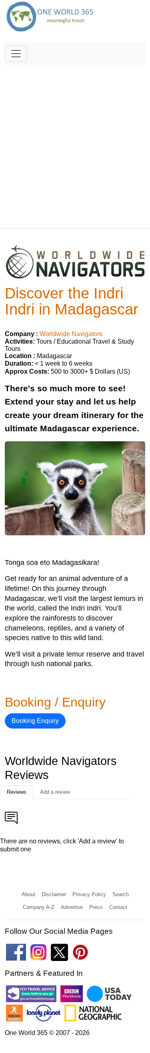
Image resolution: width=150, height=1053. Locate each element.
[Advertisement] (75, 143)
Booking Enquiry (35, 720)
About (28, 894)
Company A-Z (38, 907)
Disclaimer (54, 894)
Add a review (55, 792)
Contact (118, 907)
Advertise (72, 907)
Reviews (16, 792)
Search (120, 894)
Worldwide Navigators (71, 333)
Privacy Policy (89, 894)
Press (96, 907)
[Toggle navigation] (16, 54)
